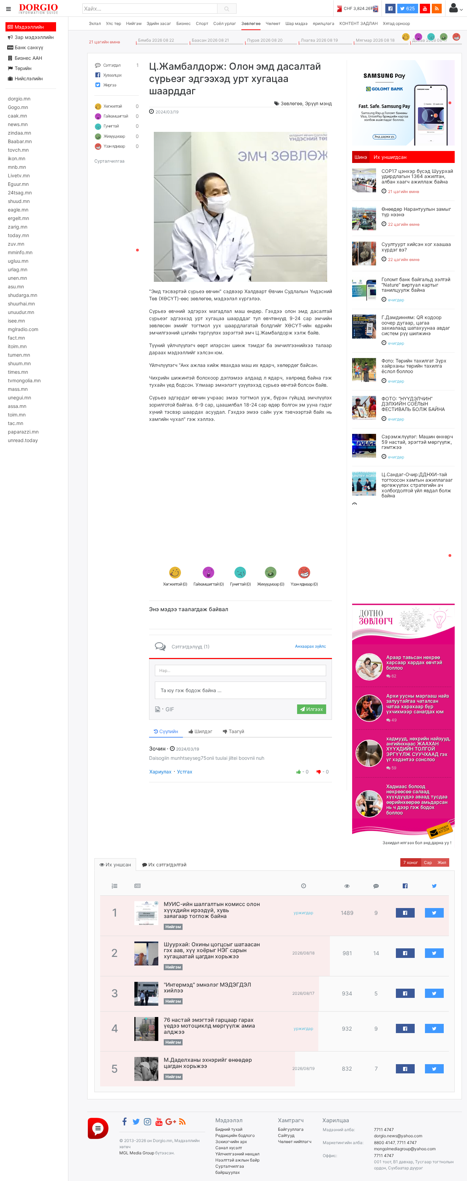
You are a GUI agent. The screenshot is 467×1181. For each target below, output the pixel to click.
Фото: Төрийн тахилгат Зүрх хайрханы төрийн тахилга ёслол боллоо (414, 366)
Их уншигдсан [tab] (390, 157)
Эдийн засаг (159, 23)
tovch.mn (18, 150)
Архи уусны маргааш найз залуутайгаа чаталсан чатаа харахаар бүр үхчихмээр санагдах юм (417, 703)
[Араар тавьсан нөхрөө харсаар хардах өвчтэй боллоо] (369, 667)
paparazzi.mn (23, 432)
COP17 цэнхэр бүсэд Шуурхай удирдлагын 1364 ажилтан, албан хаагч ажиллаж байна (417, 176)
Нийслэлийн (28, 78)
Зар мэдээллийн (33, 37)
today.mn (18, 235)
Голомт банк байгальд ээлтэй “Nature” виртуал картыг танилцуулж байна (416, 284)
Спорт (202, 23)
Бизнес (183, 23)
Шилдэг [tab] (202, 731)
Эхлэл (95, 23)
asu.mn (16, 286)
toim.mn (17, 414)
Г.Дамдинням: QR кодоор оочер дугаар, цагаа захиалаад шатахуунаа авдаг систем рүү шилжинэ (416, 325)
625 (410, 8)
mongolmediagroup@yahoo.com (405, 1148)
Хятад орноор (396, 23)
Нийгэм (134, 23)
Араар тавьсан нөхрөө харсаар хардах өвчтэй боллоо (414, 662)
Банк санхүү (28, 47)
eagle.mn (18, 209)
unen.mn (17, 278)
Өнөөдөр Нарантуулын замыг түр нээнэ (416, 211)
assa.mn (17, 406)
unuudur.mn (21, 312)
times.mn (18, 372)
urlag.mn (17, 269)
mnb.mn (17, 167)
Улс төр (113, 23)
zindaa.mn (19, 133)
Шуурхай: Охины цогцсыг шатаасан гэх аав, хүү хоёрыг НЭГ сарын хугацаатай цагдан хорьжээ (212, 950)
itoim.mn (17, 346)
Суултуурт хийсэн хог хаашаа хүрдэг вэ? (416, 246)
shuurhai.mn (21, 303)
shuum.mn (19, 363)
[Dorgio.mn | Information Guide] (98, 1128)
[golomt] (403, 102)
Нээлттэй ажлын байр (237, 1160)
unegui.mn (19, 397)
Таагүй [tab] (235, 731)
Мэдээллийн (28, 27)
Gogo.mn (18, 107)
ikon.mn (16, 158)
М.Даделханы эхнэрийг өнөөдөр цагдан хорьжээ (208, 1062)
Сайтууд (286, 1135)
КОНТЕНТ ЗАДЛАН (358, 23)
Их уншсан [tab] (117, 864)
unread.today (23, 440)
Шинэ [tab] (361, 157)
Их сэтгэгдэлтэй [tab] (166, 864)
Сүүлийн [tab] (168, 731)
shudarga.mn (22, 295)
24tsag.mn (20, 192)
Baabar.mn (20, 141)
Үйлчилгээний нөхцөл (237, 1153)
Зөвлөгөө (251, 23)
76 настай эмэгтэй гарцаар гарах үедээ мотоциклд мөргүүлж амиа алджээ (209, 1025)
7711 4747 (384, 1129)
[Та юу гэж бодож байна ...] (240, 690)
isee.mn (16, 321)
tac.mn (15, 423)
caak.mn (17, 116)
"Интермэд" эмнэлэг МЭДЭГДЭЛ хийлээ (207, 987)
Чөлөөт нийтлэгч (294, 1141)
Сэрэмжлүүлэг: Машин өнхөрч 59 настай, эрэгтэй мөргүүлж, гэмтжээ (417, 442)
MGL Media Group (136, 1152)
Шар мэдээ (296, 23)
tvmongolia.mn (24, 380)
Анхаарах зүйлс (310, 646)
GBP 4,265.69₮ (363, 8)
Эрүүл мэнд (318, 103)
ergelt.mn (18, 218)
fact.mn (16, 338)
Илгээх (314, 709)
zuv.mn (16, 244)
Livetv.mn (19, 175)
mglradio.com (23, 329)
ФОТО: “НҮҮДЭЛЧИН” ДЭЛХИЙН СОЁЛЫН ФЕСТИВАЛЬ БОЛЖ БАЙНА (413, 404)
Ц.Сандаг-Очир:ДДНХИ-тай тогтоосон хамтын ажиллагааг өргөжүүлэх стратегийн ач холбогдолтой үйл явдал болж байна (417, 484)
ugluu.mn (18, 261)
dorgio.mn (19, 98)
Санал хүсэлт (228, 1147)
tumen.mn (19, 355)
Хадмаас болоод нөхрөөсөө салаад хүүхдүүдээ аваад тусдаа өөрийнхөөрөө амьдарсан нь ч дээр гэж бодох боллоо (417, 799)
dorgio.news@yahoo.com (398, 1135)
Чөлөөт (273, 23)
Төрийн (22, 68)
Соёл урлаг (224, 23)
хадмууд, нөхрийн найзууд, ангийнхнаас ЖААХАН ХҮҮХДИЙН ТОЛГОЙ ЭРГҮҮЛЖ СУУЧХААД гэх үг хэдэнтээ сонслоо (418, 749)
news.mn (18, 124)
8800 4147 (384, 1142)
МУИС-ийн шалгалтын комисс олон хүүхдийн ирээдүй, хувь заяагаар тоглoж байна (212, 910)
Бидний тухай (228, 1129)
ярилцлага (323, 23)
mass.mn (18, 389)
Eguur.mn (18, 184)
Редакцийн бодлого (235, 1135)
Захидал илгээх (373, 822)
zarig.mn (17, 227)
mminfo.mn (20, 252)
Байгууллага (291, 1129)
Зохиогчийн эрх (231, 1141)
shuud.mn (19, 201)
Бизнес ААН (27, 58)
